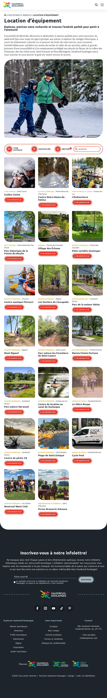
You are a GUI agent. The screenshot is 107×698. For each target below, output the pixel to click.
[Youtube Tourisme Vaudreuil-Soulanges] (53, 608)
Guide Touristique (18, 651)
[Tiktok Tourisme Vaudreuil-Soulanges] (61, 608)
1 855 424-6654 (88, 635)
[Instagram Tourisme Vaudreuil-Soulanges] (45, 608)
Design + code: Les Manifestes (81, 676)
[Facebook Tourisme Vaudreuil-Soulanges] (37, 608)
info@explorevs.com (88, 638)
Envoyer (86, 579)
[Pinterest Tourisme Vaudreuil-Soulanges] (69, 608)
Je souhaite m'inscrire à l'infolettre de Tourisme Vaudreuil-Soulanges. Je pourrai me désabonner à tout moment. (42, 582)
